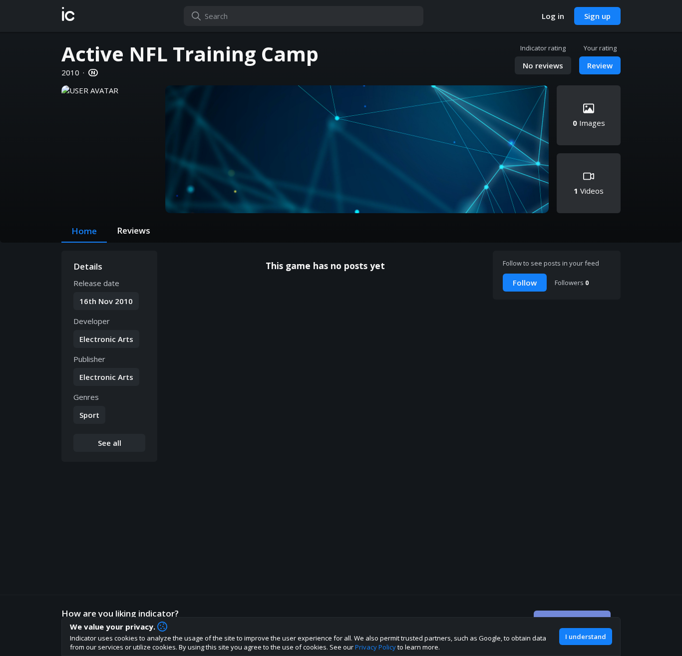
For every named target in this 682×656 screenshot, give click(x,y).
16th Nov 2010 (106, 301)
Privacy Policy (375, 647)
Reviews (133, 230)
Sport (89, 415)
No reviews (543, 65)
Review (600, 65)
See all (109, 443)
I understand (585, 636)
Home (84, 231)
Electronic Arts (106, 339)
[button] (68, 16)
